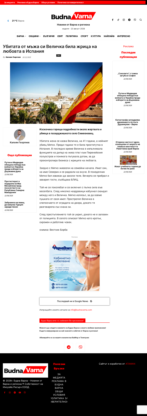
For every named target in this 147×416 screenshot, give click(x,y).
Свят (58, 55)
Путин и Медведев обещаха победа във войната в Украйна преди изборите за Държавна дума (14, 166)
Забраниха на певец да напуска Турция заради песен (14, 204)
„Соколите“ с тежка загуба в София (128, 74)
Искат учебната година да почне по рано (128, 167)
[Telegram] (129, 20)
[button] (140, 19)
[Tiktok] (118, 20)
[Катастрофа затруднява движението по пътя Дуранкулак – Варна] (128, 113)
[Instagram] (124, 20)
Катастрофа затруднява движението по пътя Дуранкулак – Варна (127, 122)
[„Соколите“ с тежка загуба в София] (128, 67)
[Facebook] (113, 20)
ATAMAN (130, 363)
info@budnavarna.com (81, 310)
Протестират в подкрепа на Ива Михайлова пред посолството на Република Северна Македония (14, 187)
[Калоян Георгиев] (19, 135)
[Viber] (135, 20)
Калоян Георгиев (13, 57)
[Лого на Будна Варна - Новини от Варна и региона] (73, 16)
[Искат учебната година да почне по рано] (128, 160)
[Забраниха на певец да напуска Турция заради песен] (31, 205)
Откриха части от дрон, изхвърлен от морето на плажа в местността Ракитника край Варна (127, 145)
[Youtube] (20, 392)
